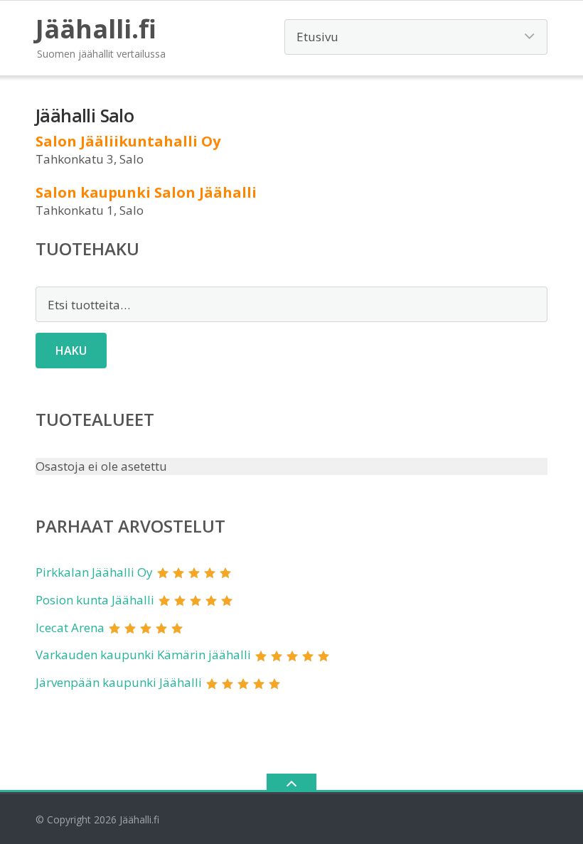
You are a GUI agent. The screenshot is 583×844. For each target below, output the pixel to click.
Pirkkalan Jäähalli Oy (94, 572)
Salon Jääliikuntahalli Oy (128, 141)
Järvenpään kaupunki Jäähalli (119, 682)
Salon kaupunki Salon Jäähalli (146, 192)
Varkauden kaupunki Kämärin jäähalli (143, 654)
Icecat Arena (70, 627)
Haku (71, 350)
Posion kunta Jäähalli (95, 600)
